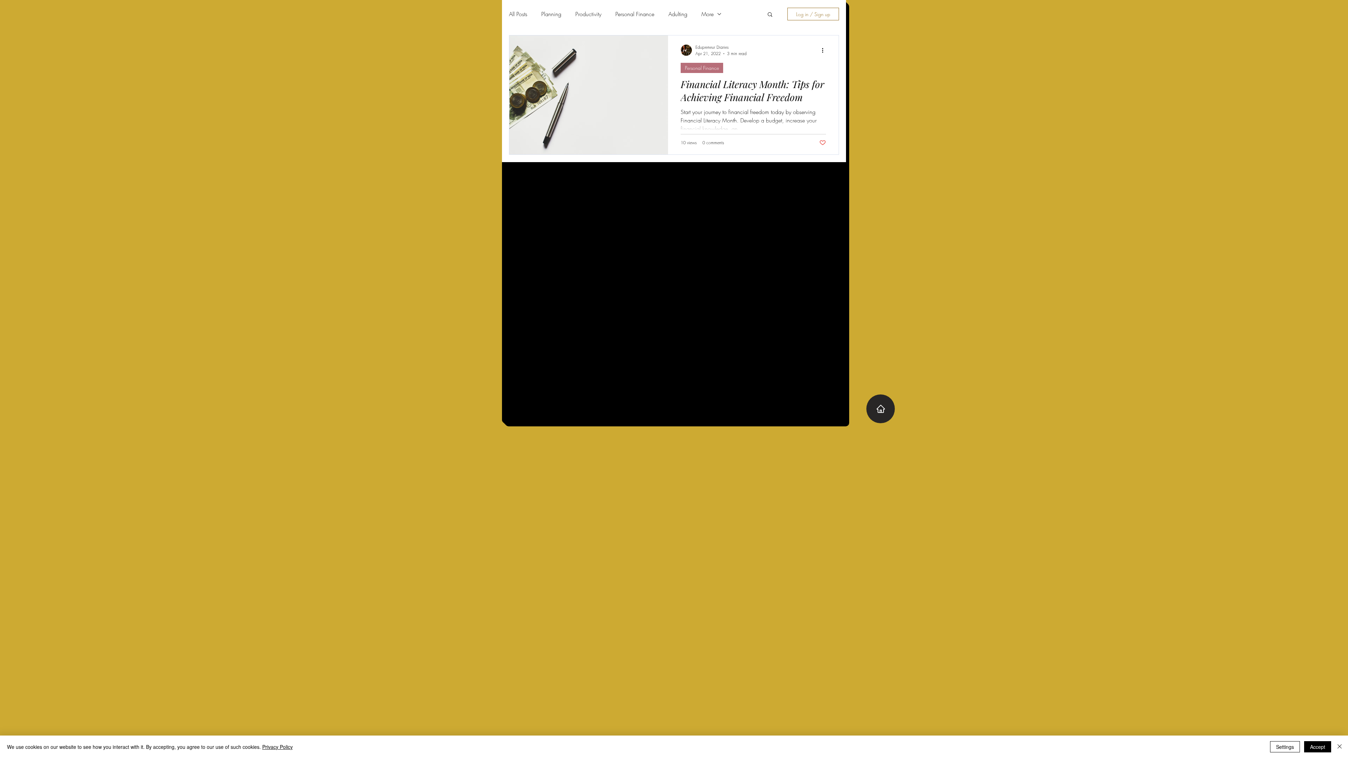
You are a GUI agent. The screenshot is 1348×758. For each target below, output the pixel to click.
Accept (1317, 746)
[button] (770, 15)
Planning (551, 14)
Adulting (677, 14)
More (707, 14)
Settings (1285, 746)
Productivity (588, 14)
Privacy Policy (277, 746)
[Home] (880, 408)
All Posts (518, 14)
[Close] (1339, 746)
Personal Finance (634, 14)
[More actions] (825, 50)
